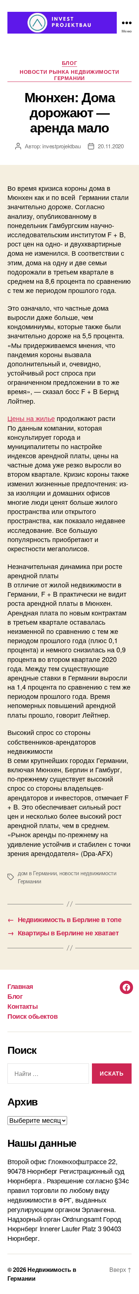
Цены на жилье (31, 418)
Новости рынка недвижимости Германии (69, 75)
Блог (69, 63)
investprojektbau (61, 146)
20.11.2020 (110, 146)
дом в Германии (37, 873)
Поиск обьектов (32, 1016)
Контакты (22, 1006)
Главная (20, 986)
